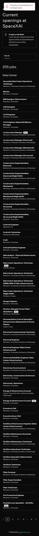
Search (6, 56)
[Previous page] (3, 519)
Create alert (13, 45)
